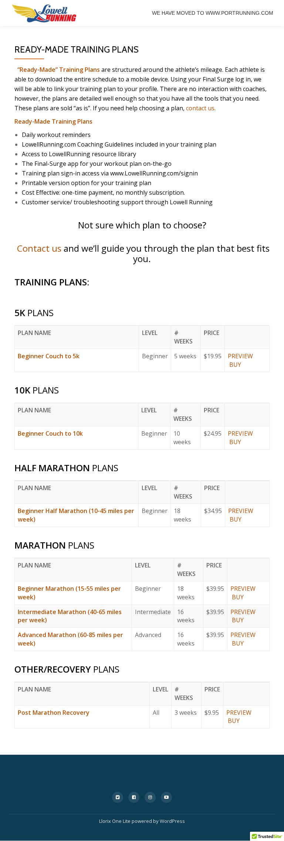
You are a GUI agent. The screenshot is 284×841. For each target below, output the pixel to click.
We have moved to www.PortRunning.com (212, 13)
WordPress (172, 821)
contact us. (201, 108)
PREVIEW (240, 356)
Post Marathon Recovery (53, 712)
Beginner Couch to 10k (50, 433)
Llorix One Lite (115, 821)
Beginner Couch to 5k (49, 356)
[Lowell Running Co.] (44, 13)
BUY (235, 365)
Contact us (39, 248)
